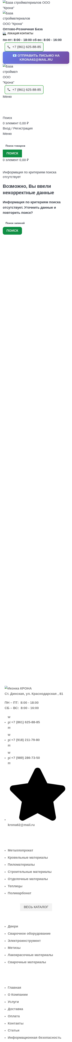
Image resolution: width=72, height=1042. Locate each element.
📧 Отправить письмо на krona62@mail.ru (36, 57)
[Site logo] (30, 5)
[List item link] (36, 772)
